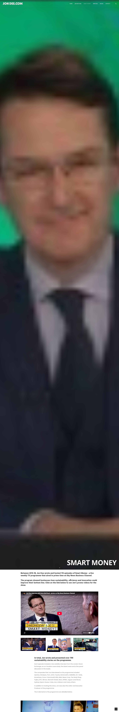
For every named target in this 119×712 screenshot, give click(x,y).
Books (101, 3)
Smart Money (87, 3)
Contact (108, 3)
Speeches (95, 3)
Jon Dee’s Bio (78, 3)
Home (71, 3)
